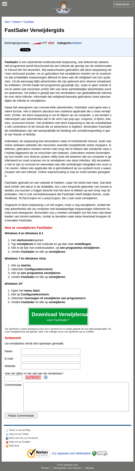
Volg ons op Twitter (19, 434)
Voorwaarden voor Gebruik (67, 468)
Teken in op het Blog (19, 430)
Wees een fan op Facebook (23, 438)
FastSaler (29, 21)
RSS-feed (14, 445)
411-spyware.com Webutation (71, 453)
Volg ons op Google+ (20, 441)
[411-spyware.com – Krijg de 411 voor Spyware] (63, 7)
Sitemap (89, 468)
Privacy (45, 468)
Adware (17, 21)
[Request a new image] (45, 377)
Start (7, 21)
